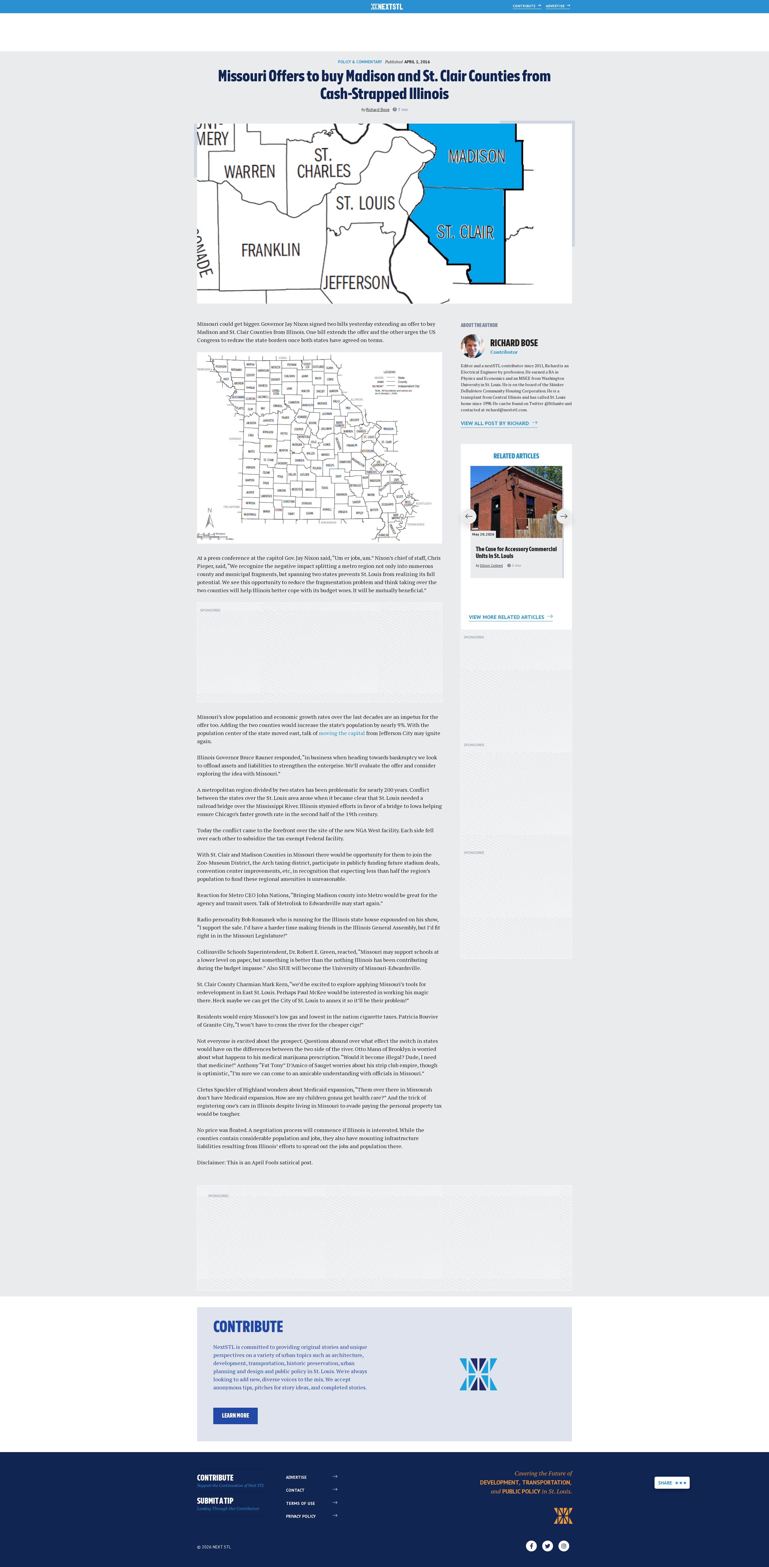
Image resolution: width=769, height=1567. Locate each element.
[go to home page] (387, 7)
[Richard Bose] (473, 346)
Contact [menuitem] (295, 1490)
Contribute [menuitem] (230, 1481)
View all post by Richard (495, 423)
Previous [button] (466, 516)
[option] (516, 522)
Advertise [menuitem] (296, 1477)
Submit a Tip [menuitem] (228, 1504)
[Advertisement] (319, 656)
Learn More (235, 1416)
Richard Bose (378, 109)
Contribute (524, 6)
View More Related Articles (507, 617)
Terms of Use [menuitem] (300, 1503)
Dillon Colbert (491, 565)
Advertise (556, 6)
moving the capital (342, 733)
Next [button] (566, 516)
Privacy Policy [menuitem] (301, 1516)
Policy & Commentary (360, 62)
